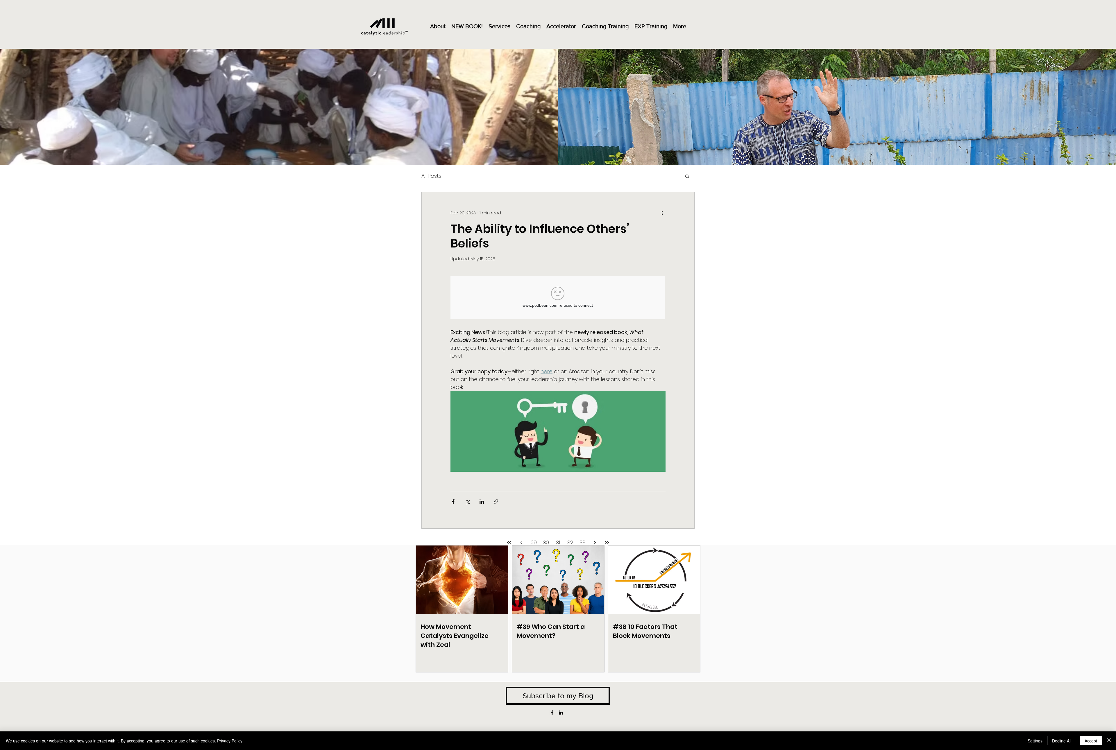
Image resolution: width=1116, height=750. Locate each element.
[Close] (1109, 740)
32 (570, 542)
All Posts (431, 176)
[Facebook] (552, 712)
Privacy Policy (229, 741)
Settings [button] (1035, 741)
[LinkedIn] (561, 712)
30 (546, 542)
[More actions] (662, 212)
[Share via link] (496, 501)
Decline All (1061, 741)
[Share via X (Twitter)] (467, 501)
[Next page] (594, 542)
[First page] (509, 542)
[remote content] (558, 298)
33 (582, 542)
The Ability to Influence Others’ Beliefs (539, 236)
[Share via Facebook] (453, 501)
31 (558, 542)
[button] (687, 177)
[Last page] (607, 542)
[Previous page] (521, 542)
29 (534, 542)
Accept (1091, 741)
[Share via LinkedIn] (481, 501)
